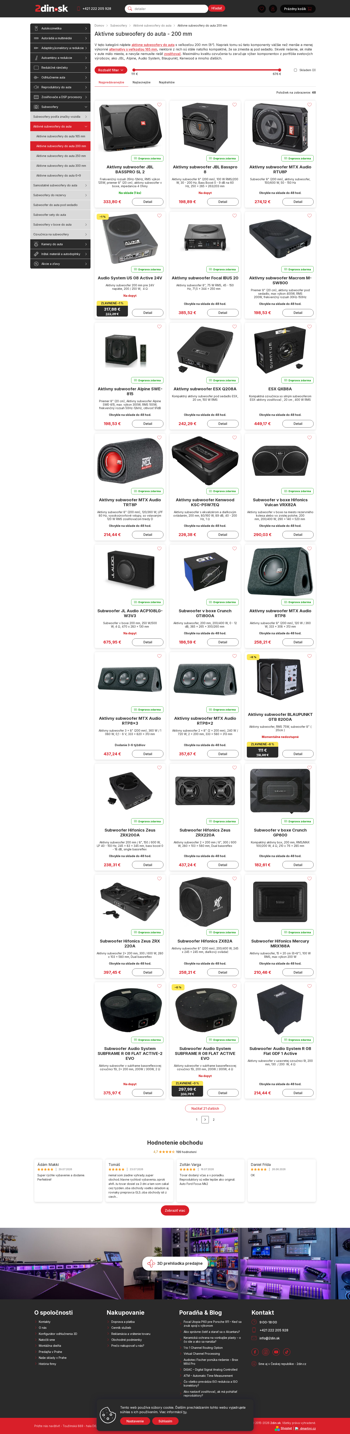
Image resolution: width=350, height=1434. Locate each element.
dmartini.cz (307, 1428)
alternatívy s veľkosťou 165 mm (133, 49)
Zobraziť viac (175, 1210)
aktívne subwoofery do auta (153, 45)
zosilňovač (172, 54)
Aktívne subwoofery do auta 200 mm (61, 146)
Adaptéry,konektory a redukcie (62, 48)
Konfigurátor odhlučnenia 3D (58, 1333)
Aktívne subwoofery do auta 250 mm (61, 156)
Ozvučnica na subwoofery (51, 234)
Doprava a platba (123, 1321)
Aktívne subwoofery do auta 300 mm (61, 165)
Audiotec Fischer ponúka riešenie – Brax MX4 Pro (211, 1361)
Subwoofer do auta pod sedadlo (55, 205)
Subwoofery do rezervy (49, 195)
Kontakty (44, 1321)
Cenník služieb (121, 1327)
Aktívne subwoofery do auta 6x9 (58, 175)
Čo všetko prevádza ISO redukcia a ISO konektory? (211, 1383)
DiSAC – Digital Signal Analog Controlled (210, 1369)
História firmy (47, 1364)
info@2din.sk (269, 1338)
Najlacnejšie (142, 82)
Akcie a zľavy (50, 263)
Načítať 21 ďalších (205, 1108)
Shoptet (286, 1428)
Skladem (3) (308, 70)
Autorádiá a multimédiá (56, 38)
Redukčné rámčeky (54, 67)
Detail (147, 202)
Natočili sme (47, 1339)
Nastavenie (135, 1421)
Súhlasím (165, 1421)
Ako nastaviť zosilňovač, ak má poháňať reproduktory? (210, 1393)
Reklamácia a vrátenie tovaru (130, 1333)
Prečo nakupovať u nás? (127, 1345)
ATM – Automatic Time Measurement (208, 1375)
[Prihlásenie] (273, 9)
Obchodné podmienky (126, 1339)
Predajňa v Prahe (50, 1351)
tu (184, 1412)
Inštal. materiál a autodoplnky (60, 254)
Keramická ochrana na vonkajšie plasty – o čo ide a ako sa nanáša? (212, 1339)
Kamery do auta (52, 244)
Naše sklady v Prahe (53, 1357)
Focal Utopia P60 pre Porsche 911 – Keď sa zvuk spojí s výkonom (213, 1323)
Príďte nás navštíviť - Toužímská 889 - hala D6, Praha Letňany (75, 1426)
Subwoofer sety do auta (49, 214)
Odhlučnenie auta (53, 77)
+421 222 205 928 (96, 9)
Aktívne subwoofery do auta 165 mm (60, 136)
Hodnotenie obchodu (175, 1143)
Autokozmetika (51, 28)
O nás (43, 1327)
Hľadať (216, 8)
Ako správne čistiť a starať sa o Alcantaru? (212, 1331)
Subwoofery (49, 107)
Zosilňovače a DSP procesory (61, 97)
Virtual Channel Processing (202, 1353)
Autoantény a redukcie (56, 57)
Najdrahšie (167, 82)
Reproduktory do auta (56, 87)
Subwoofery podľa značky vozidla (56, 116)
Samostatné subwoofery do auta (55, 185)
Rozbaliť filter (108, 70)
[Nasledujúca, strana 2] (205, 1119)
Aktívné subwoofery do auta (52, 126)
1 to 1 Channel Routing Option (203, 1347)
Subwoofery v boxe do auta (52, 224)
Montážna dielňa (50, 1345)
